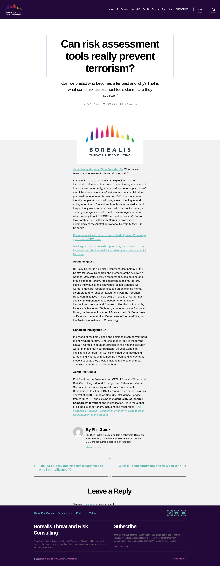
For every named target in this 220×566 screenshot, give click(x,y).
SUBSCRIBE (182, 9)
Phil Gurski (94, 104)
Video (92, 513)
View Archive (93, 447)
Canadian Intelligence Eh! (110, 30)
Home (111, 9)
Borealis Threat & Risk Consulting (59, 558)
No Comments (130, 104)
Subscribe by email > (123, 546)
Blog (154, 9)
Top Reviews (123, 9)
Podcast (166, 9)
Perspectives (65, 513)
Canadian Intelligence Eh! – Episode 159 (98, 169)
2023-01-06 (111, 104)
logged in (90, 504)
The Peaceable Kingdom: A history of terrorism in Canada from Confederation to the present (108, 410)
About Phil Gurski (140, 9)
